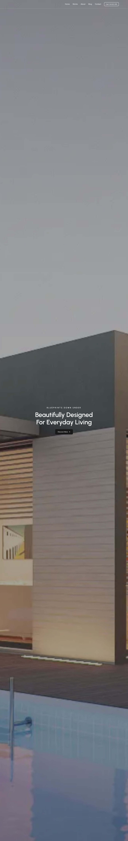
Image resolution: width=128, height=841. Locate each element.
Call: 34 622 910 (111, 4)
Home (67, 4)
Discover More (63, 432)
